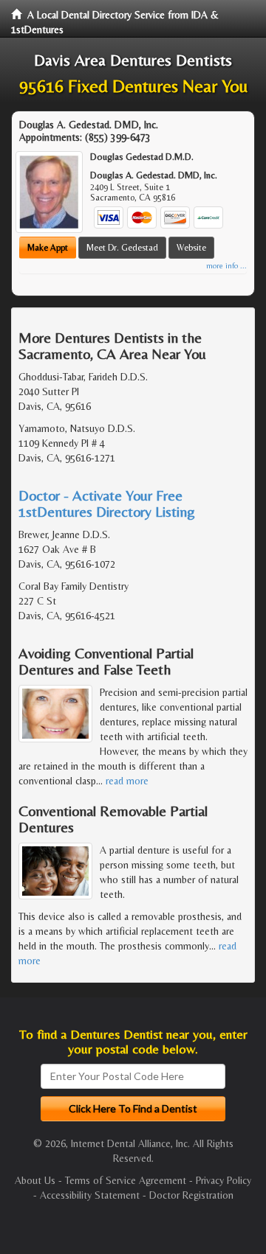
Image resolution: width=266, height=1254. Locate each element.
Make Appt (47, 248)
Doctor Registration (191, 1195)
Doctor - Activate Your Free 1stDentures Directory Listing (106, 503)
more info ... (226, 266)
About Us (35, 1180)
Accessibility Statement (90, 1195)
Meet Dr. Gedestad (122, 248)
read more (127, 781)
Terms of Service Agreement (125, 1180)
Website (191, 248)
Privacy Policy (223, 1180)
